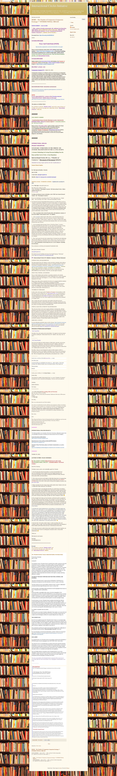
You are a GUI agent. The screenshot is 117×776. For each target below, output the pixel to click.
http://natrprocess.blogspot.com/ (38, 442)
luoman (60, 768)
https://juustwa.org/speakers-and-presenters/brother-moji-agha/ (49, 46)
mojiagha (73, 27)
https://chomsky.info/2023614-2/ (46, 35)
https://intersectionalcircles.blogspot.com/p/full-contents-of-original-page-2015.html (48, 99)
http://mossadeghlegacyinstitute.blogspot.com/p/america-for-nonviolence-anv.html (48, 447)
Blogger (68, 768)
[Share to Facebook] (48, 740)
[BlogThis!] (46, 740)
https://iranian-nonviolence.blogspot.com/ (40, 438)
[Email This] (44, 740)
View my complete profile (74, 29)
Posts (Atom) (38, 745)
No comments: (40, 740)
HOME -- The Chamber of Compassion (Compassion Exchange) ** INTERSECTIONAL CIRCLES (47, 21)
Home (49, 743)
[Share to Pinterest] (49, 740)
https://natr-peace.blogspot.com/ (45, 51)
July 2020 (71, 37)
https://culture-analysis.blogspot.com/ (45, 64)
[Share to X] (47, 740)
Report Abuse (73, 32)
